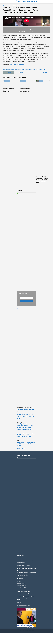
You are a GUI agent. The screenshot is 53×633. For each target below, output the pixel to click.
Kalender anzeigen (20, 448)
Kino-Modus (31, 31)
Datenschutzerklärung (21, 585)
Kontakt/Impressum (21, 583)
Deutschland (14, 5)
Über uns (19, 581)
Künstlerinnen (39, 69)
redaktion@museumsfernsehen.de (24, 565)
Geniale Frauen (38, 67)
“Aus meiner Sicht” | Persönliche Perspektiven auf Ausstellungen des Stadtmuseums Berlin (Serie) (42, 179)
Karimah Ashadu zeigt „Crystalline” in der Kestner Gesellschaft (10, 90)
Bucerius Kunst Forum (7, 5)
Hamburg (18, 5)
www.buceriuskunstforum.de (17, 64)
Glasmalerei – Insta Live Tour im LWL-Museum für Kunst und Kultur (26, 443)
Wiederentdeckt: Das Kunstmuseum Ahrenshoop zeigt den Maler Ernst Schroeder (26, 90)
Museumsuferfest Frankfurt (25, 409)
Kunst (34, 69)
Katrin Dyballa (28, 69)
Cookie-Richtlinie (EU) (21, 587)
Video (45, 69)
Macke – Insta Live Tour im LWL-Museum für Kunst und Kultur (25, 416)
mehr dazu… (19, 602)
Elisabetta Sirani (30, 67)
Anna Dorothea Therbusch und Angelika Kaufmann (14, 67)
